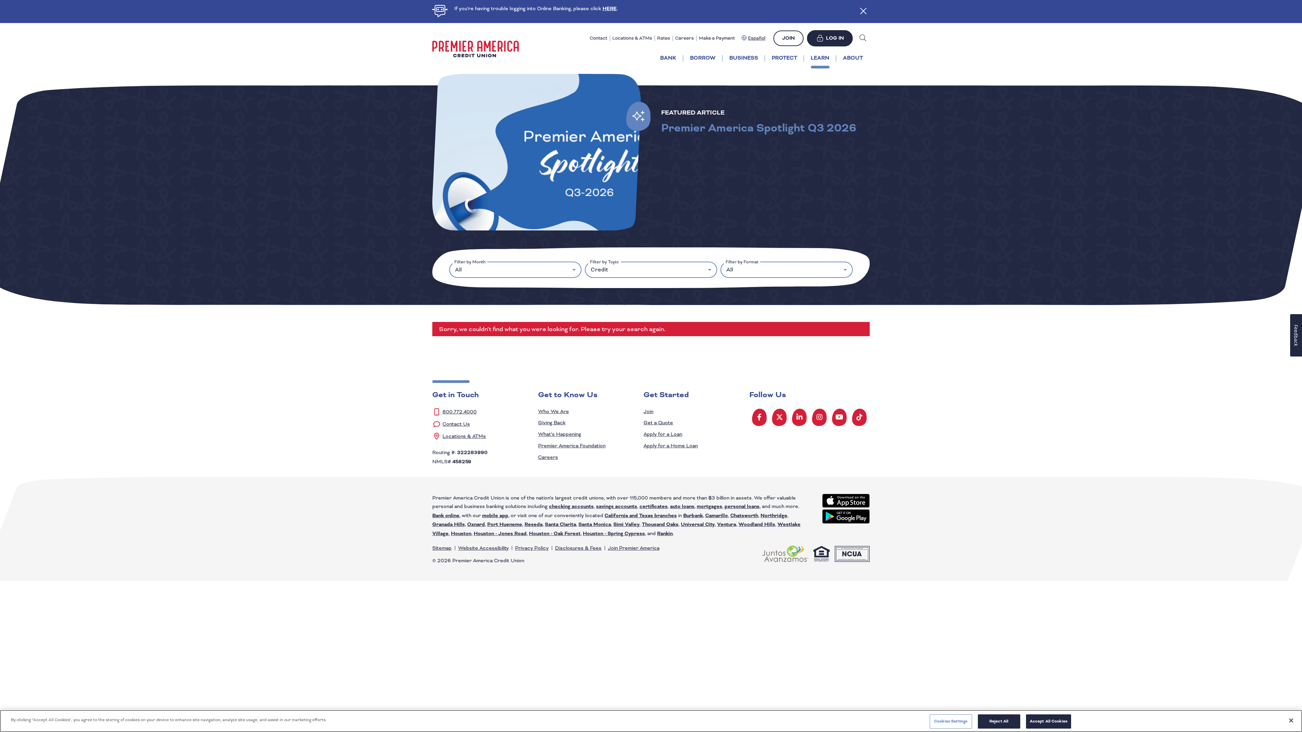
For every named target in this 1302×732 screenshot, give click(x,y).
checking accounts (571, 506)
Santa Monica (594, 524)
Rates (663, 38)
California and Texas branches (641, 515)
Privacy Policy (532, 548)
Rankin (665, 533)
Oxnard (476, 524)
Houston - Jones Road (500, 533)
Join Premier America (633, 548)
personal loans (742, 506)
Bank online (445, 515)
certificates (653, 506)
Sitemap (442, 548)
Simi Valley (626, 524)
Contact (598, 38)
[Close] (1291, 720)
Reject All (998, 721)
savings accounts (616, 506)
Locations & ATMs (632, 38)
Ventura (726, 524)
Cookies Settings (950, 721)
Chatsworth (744, 515)
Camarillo (716, 515)
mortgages (709, 506)
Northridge (774, 515)
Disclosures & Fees (578, 548)
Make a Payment (717, 38)
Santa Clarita (560, 524)
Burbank (693, 515)
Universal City (698, 524)
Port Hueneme (504, 524)
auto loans (682, 506)
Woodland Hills (756, 524)
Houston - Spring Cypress (614, 533)
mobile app (495, 515)
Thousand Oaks (660, 524)
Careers (684, 38)
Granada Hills (448, 524)
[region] (651, 721)
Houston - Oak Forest (554, 533)
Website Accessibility (483, 548)
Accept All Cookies (1048, 721)
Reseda (533, 524)
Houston (461, 533)
